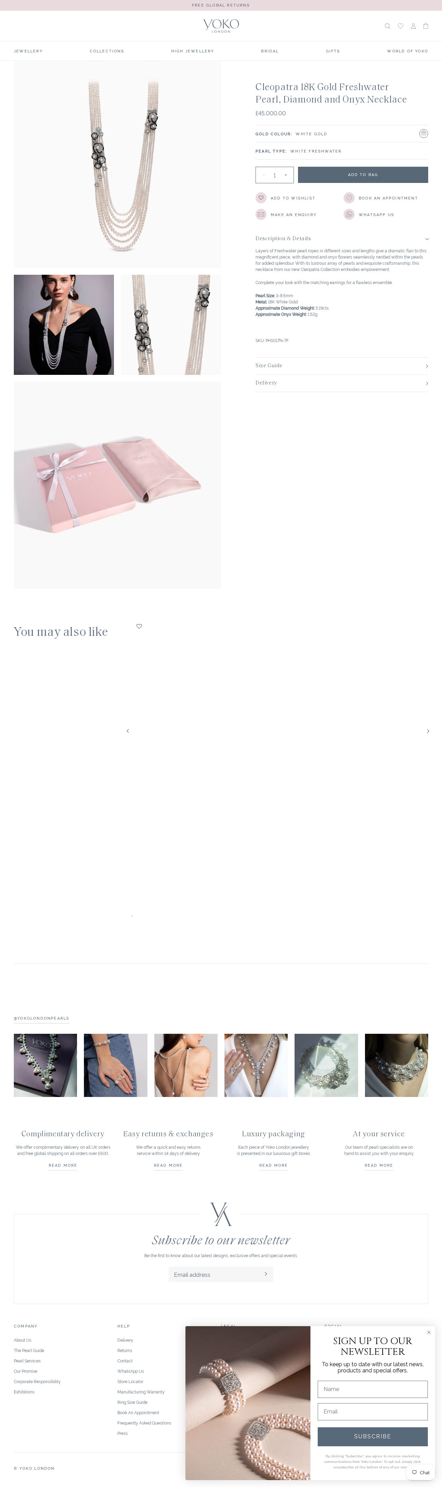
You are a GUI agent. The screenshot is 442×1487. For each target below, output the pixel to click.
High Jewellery (192, 51)
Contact (125, 1360)
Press (122, 1433)
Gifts (333, 51)
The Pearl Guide (29, 1350)
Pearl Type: (271, 151)
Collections (107, 51)
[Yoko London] (221, 26)
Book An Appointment (138, 1412)
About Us (22, 1340)
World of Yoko (407, 51)
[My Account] (413, 26)
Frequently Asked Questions (144, 1423)
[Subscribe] (265, 1274)
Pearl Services (27, 1360)
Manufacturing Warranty (141, 1391)
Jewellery (28, 51)
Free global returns (221, 5)
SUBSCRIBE (372, 1436)
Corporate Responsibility (37, 1381)
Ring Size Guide (132, 1402)
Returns (124, 1350)
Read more (63, 1165)
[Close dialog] (428, 1332)
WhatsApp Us (130, 1371)
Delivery (125, 1340)
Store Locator (130, 1381)
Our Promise (25, 1371)
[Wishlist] (400, 26)
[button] (425, 26)
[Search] (387, 26)
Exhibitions (24, 1391)
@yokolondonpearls (41, 1018)
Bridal (270, 51)
